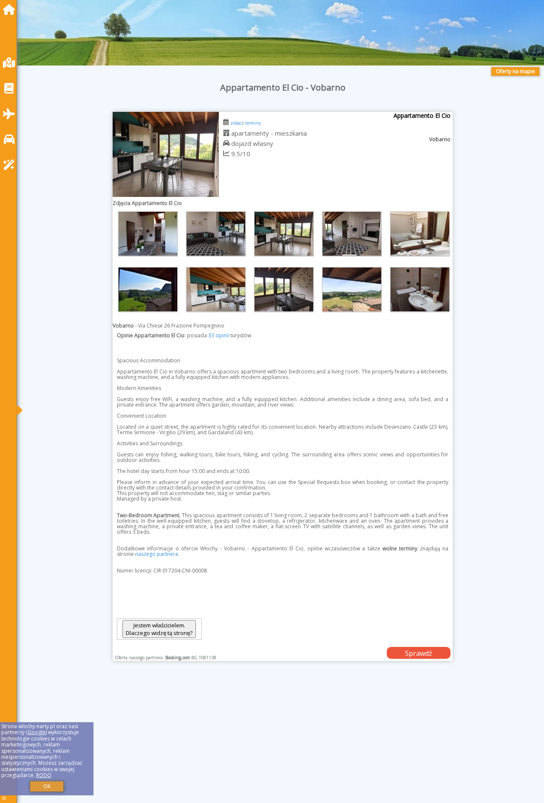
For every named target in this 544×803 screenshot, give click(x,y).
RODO (43, 775)
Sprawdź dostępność (418, 654)
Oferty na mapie (515, 71)
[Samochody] (11, 139)
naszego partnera (156, 554)
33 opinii (218, 335)
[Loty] (11, 113)
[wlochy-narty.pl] (11, 9)
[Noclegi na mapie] (11, 62)
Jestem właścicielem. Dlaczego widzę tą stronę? (159, 629)
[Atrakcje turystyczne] (11, 164)
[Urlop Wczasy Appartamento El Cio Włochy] (148, 233)
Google (36, 732)
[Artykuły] (11, 88)
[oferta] (226, 133)
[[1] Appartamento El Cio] (166, 154)
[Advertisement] (281, 742)
